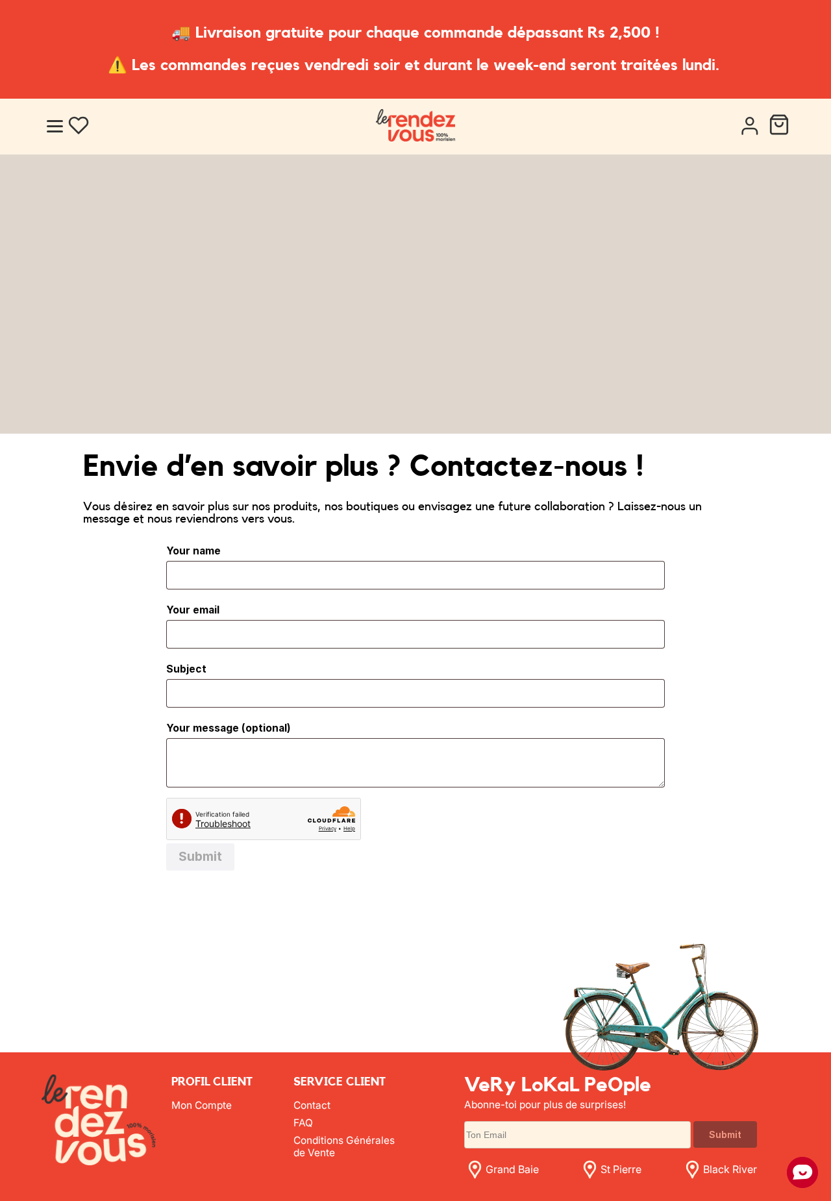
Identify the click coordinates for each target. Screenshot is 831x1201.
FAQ (303, 1123)
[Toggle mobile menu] (55, 126)
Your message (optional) (228, 728)
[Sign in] (749, 126)
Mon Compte (201, 1105)
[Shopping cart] (779, 126)
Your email (192, 610)
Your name (193, 551)
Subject (186, 669)
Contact (311, 1105)
